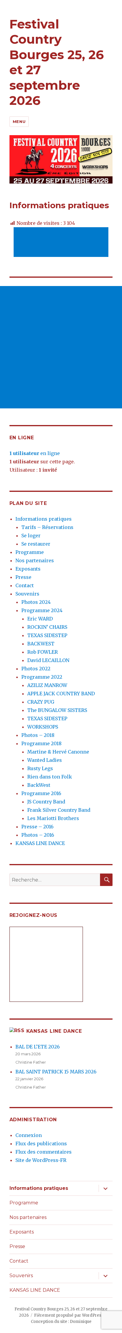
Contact (24, 585)
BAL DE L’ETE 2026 (37, 1047)
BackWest (38, 785)
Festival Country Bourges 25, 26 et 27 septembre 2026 (56, 62)
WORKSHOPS (42, 727)
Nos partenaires (34, 560)
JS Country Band (46, 802)
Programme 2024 (41, 610)
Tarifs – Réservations (47, 527)
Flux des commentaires (43, 1152)
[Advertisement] (62, 243)
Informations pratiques (43, 519)
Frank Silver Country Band (58, 810)
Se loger (31, 535)
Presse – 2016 (37, 827)
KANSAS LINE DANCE (40, 843)
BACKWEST (40, 644)
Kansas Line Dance (54, 1031)
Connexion (28, 1135)
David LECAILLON (48, 660)
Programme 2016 (41, 793)
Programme (29, 552)
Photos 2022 (35, 669)
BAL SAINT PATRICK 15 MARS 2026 (56, 1072)
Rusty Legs (40, 768)
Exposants (28, 569)
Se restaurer (35, 544)
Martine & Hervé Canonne (58, 752)
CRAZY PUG (40, 702)
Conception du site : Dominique (61, 1321)
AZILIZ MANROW (47, 685)
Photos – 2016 (37, 835)
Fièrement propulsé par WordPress (68, 1315)
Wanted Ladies (44, 760)
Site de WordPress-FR (40, 1160)
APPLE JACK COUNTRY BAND (61, 693)
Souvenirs (27, 594)
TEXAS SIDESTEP (47, 635)
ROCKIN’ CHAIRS (47, 627)
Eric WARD (40, 619)
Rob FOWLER (42, 652)
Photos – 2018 (37, 735)
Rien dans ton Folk (49, 777)
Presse (23, 577)
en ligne (34, 453)
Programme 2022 (41, 677)
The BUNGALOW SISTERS (57, 710)
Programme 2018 (41, 743)
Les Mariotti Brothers (53, 818)
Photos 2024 (36, 602)
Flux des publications (41, 1143)
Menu (19, 121)
